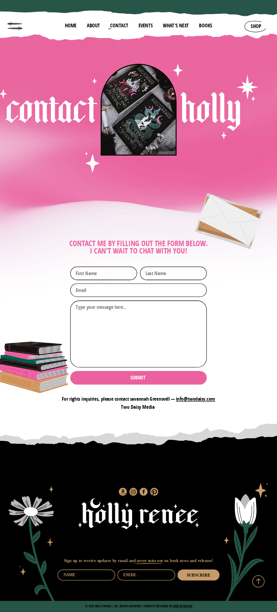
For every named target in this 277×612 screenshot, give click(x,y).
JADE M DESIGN (182, 606)
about (93, 25)
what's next (176, 25)
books (205, 25)
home (71, 25)
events (145, 25)
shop (256, 26)
